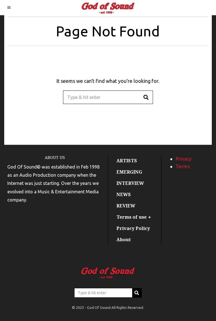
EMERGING (129, 172)
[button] (146, 97)
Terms (183, 166)
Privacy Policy (133, 228)
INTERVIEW (130, 183)
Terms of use (131, 217)
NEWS (123, 194)
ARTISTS (126, 161)
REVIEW (125, 206)
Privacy (184, 158)
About (123, 239)
